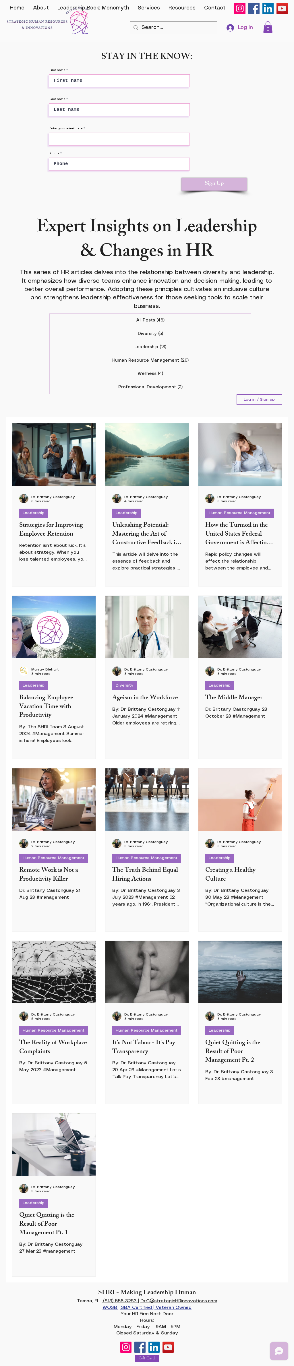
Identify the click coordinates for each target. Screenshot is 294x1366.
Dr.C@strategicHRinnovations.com (178, 1301)
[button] (268, 27)
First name (57, 70)
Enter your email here (66, 128)
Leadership (34, 513)
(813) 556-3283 (120, 1301)
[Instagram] (239, 8)
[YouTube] (282, 8)
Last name (57, 99)
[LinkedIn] (268, 8)
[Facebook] (254, 8)
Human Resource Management (239, 513)
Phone (54, 153)
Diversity (125, 685)
